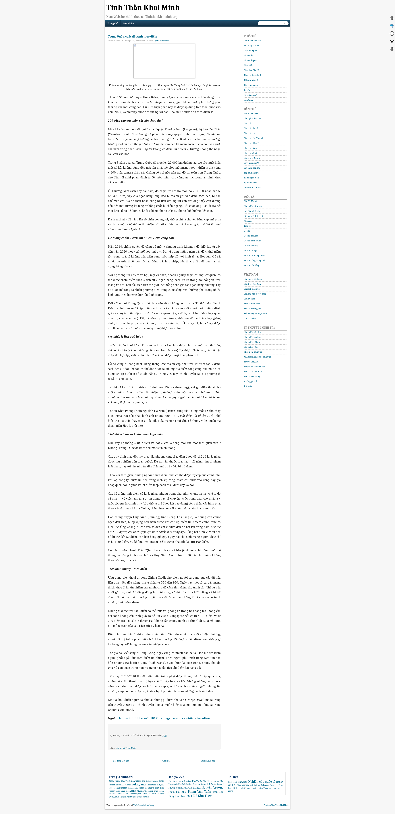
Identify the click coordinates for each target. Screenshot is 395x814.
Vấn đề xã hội (250, 318)
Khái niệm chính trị (253, 351)
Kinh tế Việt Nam (252, 303)
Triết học (274, 785)
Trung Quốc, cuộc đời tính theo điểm (132, 36)
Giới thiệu (128, 23)
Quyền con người (251, 162)
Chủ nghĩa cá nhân (252, 337)
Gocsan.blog (241, 781)
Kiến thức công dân (253, 308)
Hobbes (112, 788)
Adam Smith (114, 781)
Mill (156, 791)
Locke (132, 790)
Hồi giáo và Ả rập (252, 211)
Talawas (265, 785)
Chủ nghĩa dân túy (252, 118)
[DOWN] (392, 43)
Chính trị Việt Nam (252, 283)
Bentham (155, 781)
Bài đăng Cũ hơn (208, 761)
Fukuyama (138, 784)
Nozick (146, 793)
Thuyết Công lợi (251, 361)
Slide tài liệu (243, 785)
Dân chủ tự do (250, 148)
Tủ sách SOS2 (245, 788)
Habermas (152, 785)
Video (265, 788)
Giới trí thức (249, 298)
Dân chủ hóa (249, 133)
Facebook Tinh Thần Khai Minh (276, 805)
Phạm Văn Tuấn (199, 792)
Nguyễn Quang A (200, 784)
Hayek (160, 784)
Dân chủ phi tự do (252, 143)
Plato (154, 793)
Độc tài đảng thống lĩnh (255, 260)
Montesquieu (135, 794)
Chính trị (231, 782)
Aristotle (137, 781)
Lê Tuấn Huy (215, 781)
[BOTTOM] (392, 51)
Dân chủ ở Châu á (252, 158)
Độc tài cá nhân (251, 235)
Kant (157, 788)
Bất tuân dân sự (251, 113)
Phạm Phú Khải (177, 791)
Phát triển (248, 65)
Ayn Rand (146, 781)
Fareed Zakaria (116, 784)
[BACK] (392, 27)
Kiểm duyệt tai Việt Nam (255, 313)
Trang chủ (113, 23)
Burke (161, 781)
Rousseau (114, 796)
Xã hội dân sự (250, 95)
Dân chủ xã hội (251, 153)
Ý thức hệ (248, 386)
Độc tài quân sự (251, 245)
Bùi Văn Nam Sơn (178, 781)
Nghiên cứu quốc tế (261, 782)
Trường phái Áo (251, 381)
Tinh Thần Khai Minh (143, 7)
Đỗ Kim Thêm (203, 796)
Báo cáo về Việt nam (253, 279)
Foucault (127, 785)
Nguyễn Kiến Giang (185, 784)
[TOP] (392, 19)
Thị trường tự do (251, 80)
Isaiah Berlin (133, 788)
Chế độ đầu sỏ (250, 201)
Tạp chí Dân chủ (251, 172)
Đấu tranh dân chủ (252, 187)
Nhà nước (248, 55)
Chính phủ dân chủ (252, 40)
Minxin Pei (122, 794)
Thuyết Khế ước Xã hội (254, 366)
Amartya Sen (127, 781)
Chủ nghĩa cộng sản (253, 206)
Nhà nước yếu (250, 60)
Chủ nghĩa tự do (251, 346)
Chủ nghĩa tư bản (252, 342)
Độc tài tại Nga (251, 250)
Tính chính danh (251, 85)
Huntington (121, 788)
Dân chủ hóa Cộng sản (254, 138)
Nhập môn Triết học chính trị (257, 356)
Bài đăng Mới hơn (121, 761)
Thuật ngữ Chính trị (253, 371)
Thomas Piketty (126, 797)
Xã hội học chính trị (276, 788)
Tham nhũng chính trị (254, 75)
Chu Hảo (206, 781)
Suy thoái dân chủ (252, 167)
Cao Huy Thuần (195, 781)
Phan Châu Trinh (186, 788)
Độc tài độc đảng (251, 265)
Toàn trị (247, 225)
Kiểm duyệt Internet (253, 216)
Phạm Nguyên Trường (208, 787)
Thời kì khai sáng (252, 376)
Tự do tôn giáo (250, 182)
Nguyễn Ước (174, 788)
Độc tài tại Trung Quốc (162, 41)
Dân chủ (247, 123)
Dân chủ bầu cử (251, 128)
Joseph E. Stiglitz (146, 788)
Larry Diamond (122, 791)
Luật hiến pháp (251, 50)
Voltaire (146, 797)
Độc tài (247, 230)
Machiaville (142, 791)
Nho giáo (248, 221)
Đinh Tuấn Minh (184, 796)
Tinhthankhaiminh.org (143, 805)
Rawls (161, 793)
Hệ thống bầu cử (251, 45)
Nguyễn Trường (216, 784)
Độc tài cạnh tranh (252, 240)
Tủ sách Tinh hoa (257, 788)
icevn (230, 791)
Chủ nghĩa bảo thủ (252, 332)
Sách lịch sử (255, 785)
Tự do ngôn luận (251, 177)
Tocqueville (137, 797)
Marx (150, 791)
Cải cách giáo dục (252, 288)
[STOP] (392, 35)
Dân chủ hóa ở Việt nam (255, 293)
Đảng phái (248, 99)
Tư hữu (247, 90)
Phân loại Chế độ (251, 70)
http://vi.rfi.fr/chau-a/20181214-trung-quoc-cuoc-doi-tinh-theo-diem (164, 718)
